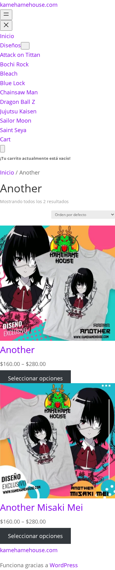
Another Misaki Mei (41, 507)
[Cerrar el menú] (6, 25)
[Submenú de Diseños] (25, 45)
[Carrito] (2, 148)
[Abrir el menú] (6, 15)
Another (17, 349)
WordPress (64, 565)
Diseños (10, 45)
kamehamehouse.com (29, 4)
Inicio (7, 172)
